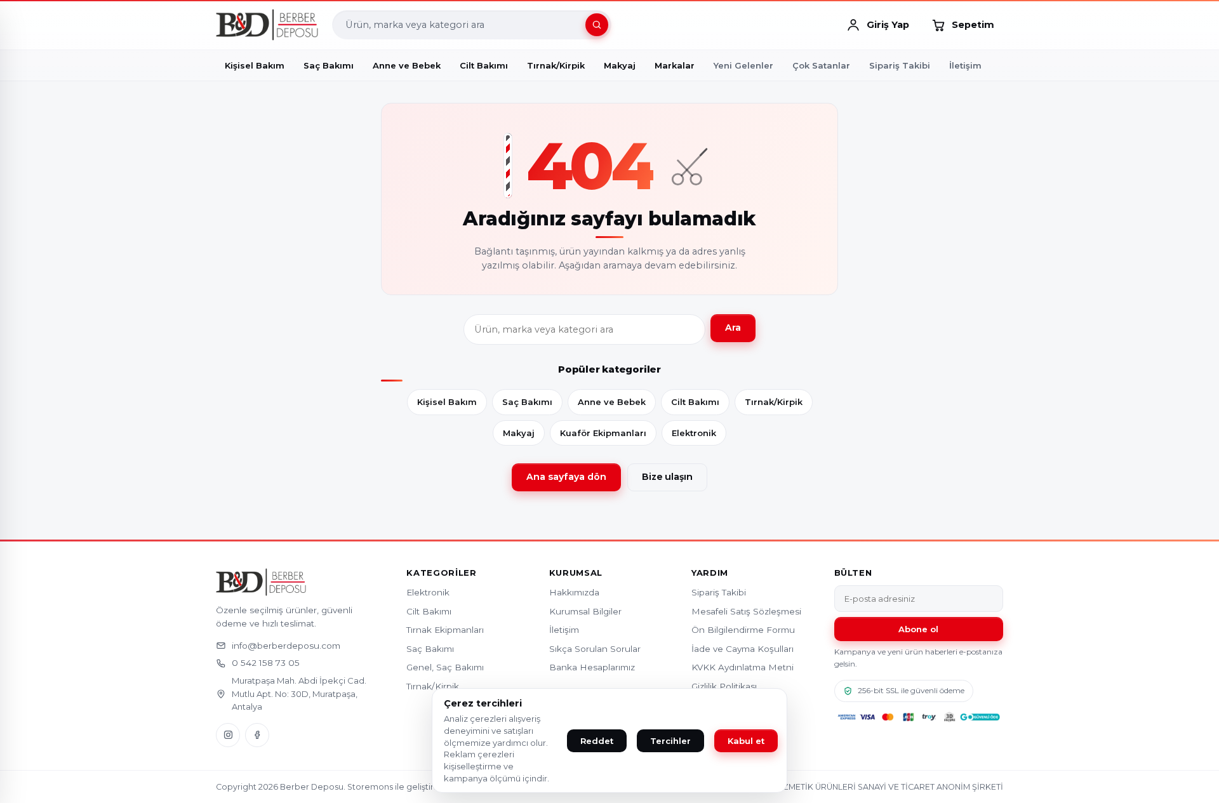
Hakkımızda (574, 592)
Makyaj (519, 433)
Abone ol (918, 629)
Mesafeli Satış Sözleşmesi (746, 611)
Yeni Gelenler (743, 65)
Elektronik (694, 433)
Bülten (853, 573)
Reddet (596, 741)
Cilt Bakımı (695, 402)
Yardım (709, 573)
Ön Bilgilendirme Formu (743, 630)
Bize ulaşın (667, 476)
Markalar (675, 65)
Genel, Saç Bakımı (445, 667)
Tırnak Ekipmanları (445, 630)
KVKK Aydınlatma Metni (742, 667)
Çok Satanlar (821, 65)
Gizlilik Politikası (724, 686)
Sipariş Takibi (899, 65)
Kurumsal (576, 573)
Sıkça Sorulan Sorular (595, 649)
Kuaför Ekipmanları (603, 433)
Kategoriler (441, 573)
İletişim (965, 65)
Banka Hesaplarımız (592, 667)
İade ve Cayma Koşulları (742, 649)
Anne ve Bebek (612, 402)
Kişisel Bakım (447, 402)
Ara (733, 327)
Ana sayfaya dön (566, 476)
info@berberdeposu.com (286, 645)
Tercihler (670, 741)
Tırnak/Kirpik (774, 402)
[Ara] (596, 24)
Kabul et (746, 741)
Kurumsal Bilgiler (585, 611)
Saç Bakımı (527, 402)
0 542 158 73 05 (266, 663)
